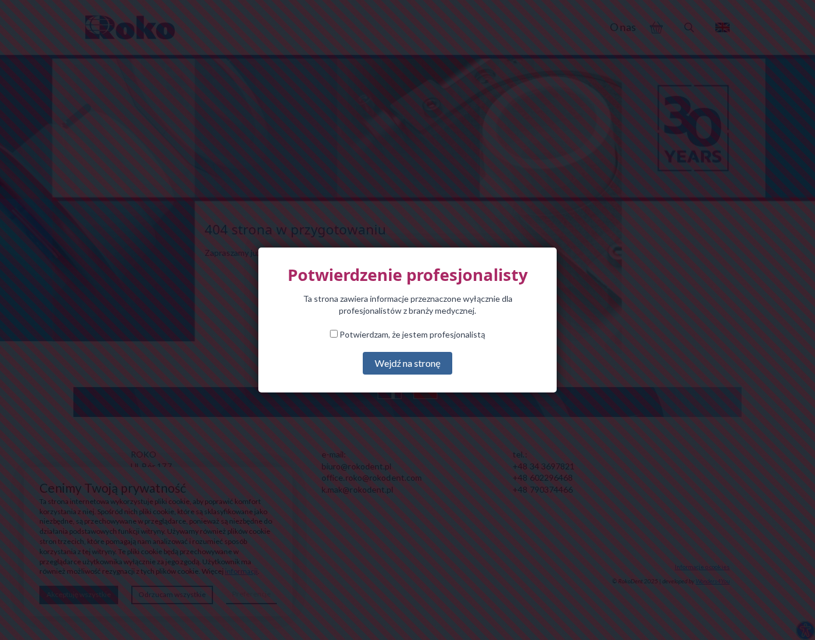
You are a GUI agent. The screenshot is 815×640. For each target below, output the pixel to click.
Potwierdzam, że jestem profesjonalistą (411, 334)
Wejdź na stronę (407, 363)
